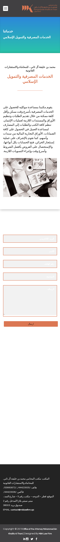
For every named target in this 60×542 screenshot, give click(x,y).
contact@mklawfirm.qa (22, 510)
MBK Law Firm (45, 534)
